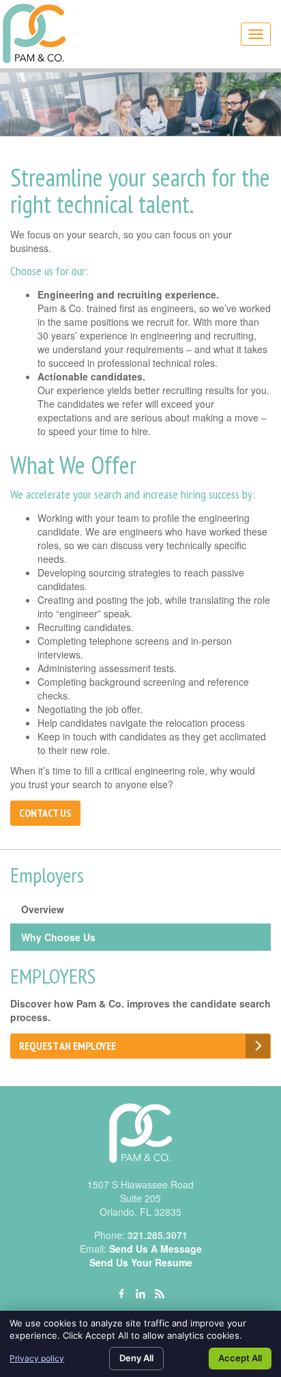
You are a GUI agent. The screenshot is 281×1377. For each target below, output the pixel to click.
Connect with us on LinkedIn (140, 1293)
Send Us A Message (155, 1248)
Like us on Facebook (121, 1293)
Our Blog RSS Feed (159, 1293)
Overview (42, 909)
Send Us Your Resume (140, 1262)
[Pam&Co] (34, 34)
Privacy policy (37, 1358)
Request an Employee (67, 1046)
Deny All (136, 1357)
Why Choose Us (58, 937)
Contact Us (45, 813)
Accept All (240, 1357)
